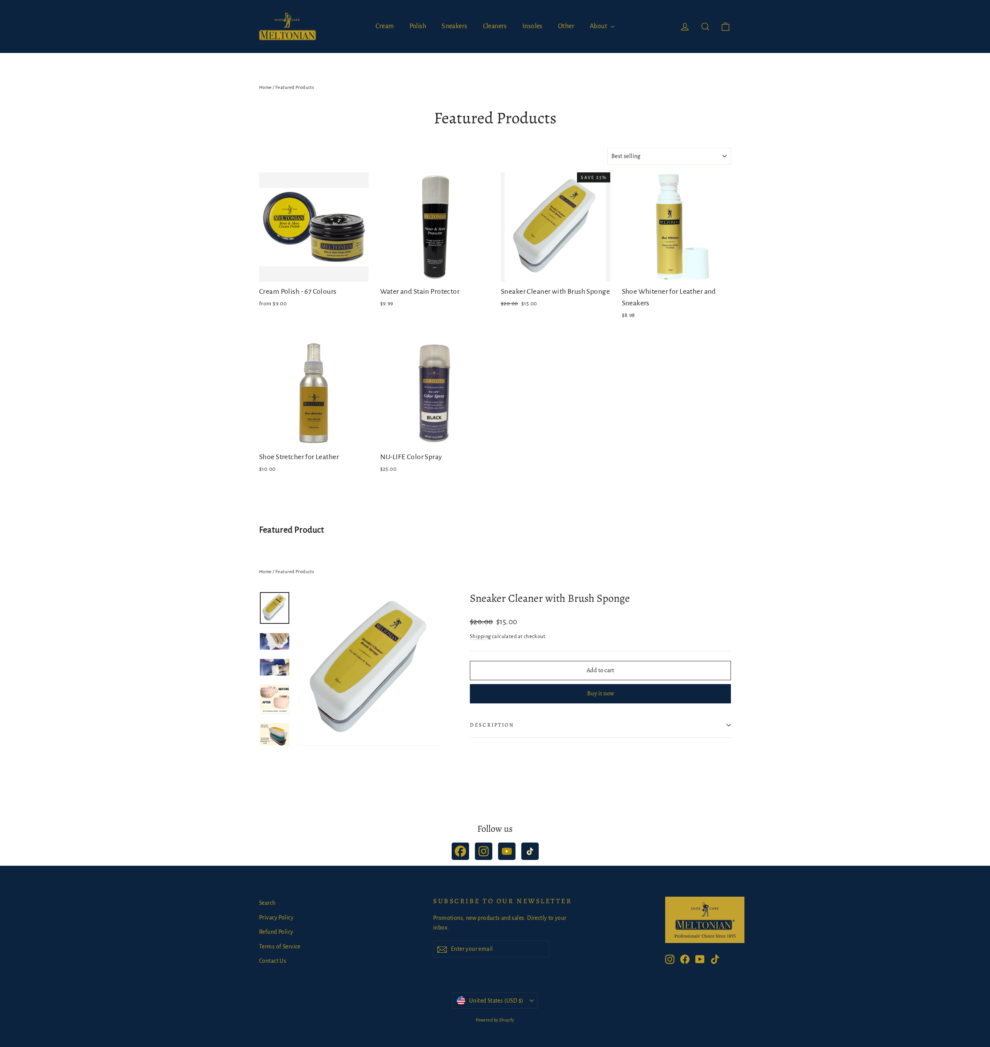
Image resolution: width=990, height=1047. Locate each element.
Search (267, 903)
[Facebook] (460, 851)
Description (492, 725)
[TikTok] (530, 851)
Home (265, 87)
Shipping (480, 636)
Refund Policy (276, 932)
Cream (385, 26)
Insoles (532, 26)
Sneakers (454, 26)
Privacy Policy (276, 917)
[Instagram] (483, 851)
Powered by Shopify (495, 1020)
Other (566, 26)
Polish (418, 26)
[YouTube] (506, 851)
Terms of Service (279, 946)
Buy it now (600, 693)
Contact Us (272, 961)
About (599, 26)
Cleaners (495, 26)
